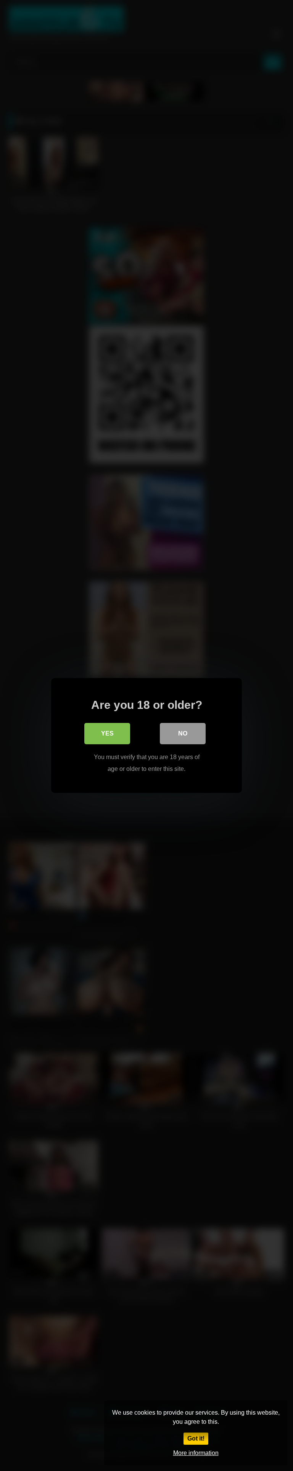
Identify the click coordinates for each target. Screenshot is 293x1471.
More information (196, 1453)
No (182, 733)
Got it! (195, 1438)
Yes (107, 733)
